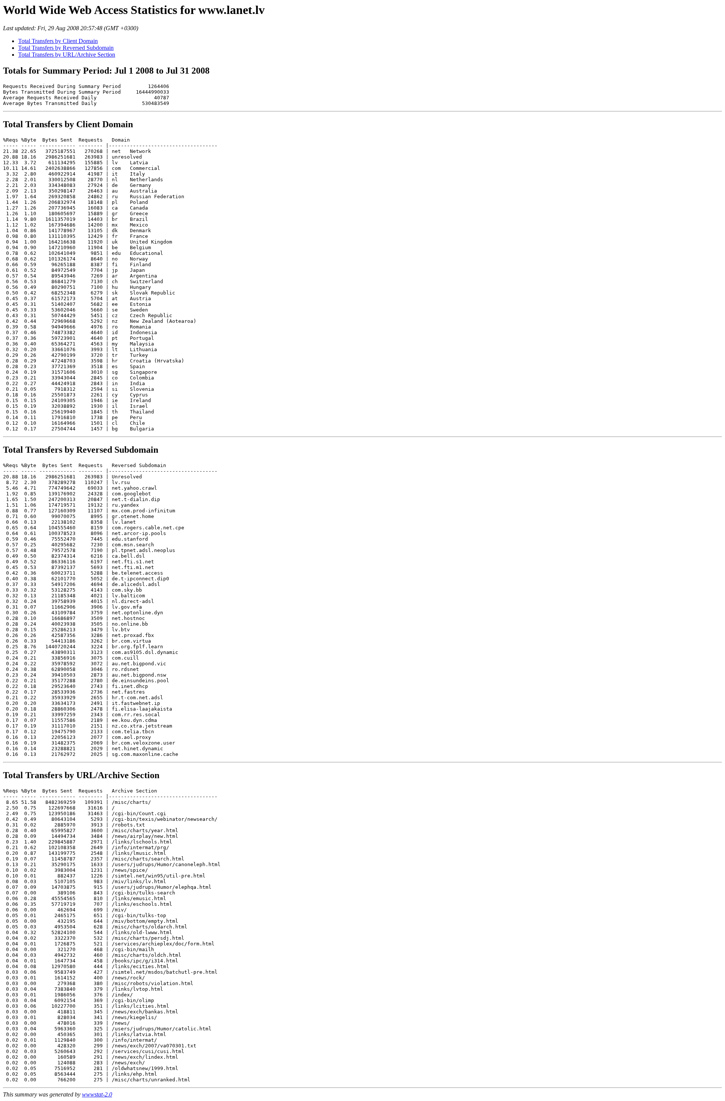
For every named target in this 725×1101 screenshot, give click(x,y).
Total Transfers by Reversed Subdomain (66, 48)
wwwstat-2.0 (97, 1094)
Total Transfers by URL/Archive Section (66, 54)
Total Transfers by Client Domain (58, 41)
